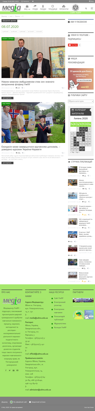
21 (75, 143)
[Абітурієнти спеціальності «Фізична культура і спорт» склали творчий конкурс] (72, 195)
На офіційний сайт (20, 402)
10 (84, 134)
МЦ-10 (27, 9)
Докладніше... (7, 98)
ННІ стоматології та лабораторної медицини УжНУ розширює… (85, 222)
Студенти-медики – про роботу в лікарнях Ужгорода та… (85, 209)
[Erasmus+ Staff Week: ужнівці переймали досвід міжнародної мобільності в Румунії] (72, 234)
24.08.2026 (5, 32)
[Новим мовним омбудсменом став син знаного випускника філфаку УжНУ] (33, 57)
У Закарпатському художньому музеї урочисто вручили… (85, 248)
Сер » (77, 152)
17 (83, 138)
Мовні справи (8, 39)
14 (75, 138)
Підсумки (6, 104)
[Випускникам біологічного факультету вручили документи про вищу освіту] (72, 275)
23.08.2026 (14, 32)
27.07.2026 (39, 32)
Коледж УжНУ (60, 327)
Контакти (26, 1)
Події (35, 9)
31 (83, 148)
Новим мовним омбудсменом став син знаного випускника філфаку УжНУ (28, 83)
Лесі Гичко (90, 407)
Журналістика (60, 323)
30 (81, 148)
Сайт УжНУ (58, 298)
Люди (43, 9)
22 (78, 143)
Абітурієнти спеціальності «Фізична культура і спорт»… (85, 196)
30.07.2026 (31, 32)
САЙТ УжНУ (75, 12)
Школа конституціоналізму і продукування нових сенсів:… (86, 183)
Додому (5, 402)
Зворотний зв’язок (38, 402)
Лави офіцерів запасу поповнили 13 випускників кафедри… (85, 263)
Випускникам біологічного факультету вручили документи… (85, 276)
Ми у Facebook (78, 22)
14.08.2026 (22, 32)
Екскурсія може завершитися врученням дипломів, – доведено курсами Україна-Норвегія (31, 148)
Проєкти (63, 9)
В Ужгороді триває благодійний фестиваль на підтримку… (85, 170)
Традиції (52, 9)
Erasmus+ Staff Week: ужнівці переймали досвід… (86, 234)
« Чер (72, 152)
